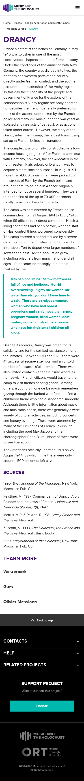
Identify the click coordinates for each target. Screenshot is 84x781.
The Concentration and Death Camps (47, 23)
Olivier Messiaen (20, 602)
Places (18, 23)
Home (7, 23)
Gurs (8, 587)
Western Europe (16, 29)
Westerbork (15, 571)
